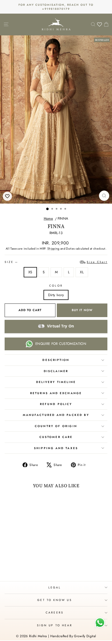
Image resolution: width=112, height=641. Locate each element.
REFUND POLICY (56, 404)
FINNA (63, 218)
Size (56, 262)
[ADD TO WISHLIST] (7, 196)
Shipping (53, 248)
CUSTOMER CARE (56, 437)
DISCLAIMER (56, 371)
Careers (55, 613)
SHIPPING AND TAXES (56, 448)
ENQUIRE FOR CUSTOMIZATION (60, 343)
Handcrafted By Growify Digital (73, 636)
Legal (54, 587)
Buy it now (82, 310)
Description (55, 360)
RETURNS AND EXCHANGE (56, 393)
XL (82, 272)
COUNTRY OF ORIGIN (56, 426)
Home (48, 218)
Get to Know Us (54, 600)
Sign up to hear (54, 625)
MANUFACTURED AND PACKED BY (56, 415)
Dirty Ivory (56, 295)
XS (30, 272)
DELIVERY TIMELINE (56, 382)
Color (56, 286)
